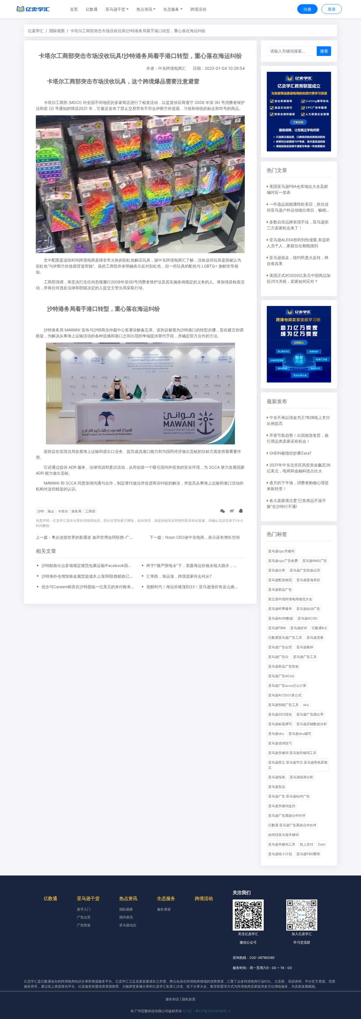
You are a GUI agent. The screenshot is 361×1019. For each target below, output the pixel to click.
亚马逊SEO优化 (280, 714)
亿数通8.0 (319, 628)
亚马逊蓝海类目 (308, 580)
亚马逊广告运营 (280, 647)
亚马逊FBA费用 (308, 854)
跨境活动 (198, 9)
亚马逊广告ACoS (281, 676)
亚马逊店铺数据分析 (311, 724)
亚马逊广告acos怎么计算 (287, 685)
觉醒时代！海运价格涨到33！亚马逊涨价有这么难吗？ (192, 586)
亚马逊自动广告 (308, 609)
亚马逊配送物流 (280, 580)
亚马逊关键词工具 (281, 844)
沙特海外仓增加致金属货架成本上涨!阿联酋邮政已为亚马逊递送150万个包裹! (88, 576)
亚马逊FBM (277, 628)
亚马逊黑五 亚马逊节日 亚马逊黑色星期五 (297, 765)
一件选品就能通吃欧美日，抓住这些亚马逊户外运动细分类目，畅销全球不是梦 (298, 210)
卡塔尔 (63, 511)
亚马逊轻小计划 (280, 854)
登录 (332, 9)
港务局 (76, 511)
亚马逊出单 (276, 570)
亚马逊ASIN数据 (280, 618)
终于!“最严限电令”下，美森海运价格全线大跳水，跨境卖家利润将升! (192, 565)
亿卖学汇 (36, 30)
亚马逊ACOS (307, 618)
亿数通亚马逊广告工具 (285, 637)
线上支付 (306, 844)
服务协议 (172, 999)
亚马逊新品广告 (280, 589)
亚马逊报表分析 (301, 777)
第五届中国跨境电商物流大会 (290, 599)
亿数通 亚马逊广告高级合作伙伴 (292, 825)
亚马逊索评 (304, 647)
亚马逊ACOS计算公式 (284, 695)
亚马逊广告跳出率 (309, 714)
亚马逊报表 (276, 777)
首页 (74, 9)
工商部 (90, 511)
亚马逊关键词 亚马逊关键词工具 (292, 753)
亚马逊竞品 (276, 787)
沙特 (40, 511)
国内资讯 (126, 917)
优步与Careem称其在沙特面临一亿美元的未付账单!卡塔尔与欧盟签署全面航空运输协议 (88, 586)
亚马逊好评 (298, 628)
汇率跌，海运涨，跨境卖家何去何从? (179, 576)
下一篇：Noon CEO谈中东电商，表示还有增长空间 (194, 537)
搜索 (324, 51)
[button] (117, 9)
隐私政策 (188, 999)
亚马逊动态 (127, 925)
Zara (321, 844)
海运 (50, 511)
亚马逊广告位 (278, 657)
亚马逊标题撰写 (280, 724)
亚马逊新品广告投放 (283, 666)
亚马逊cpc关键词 (281, 551)
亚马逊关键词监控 (281, 806)
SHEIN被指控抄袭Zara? (290, 453)
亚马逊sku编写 (300, 733)
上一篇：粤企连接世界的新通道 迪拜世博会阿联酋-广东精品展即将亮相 (98, 537)
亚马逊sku (276, 733)
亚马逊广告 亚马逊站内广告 (289, 796)
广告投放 (84, 925)
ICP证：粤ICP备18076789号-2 (206, 1011)
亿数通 (92, 9)
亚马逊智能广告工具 (283, 705)
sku (306, 705)
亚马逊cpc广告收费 (283, 561)
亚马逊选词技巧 (280, 743)
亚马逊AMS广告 (314, 561)
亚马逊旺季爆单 (280, 609)
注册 (307, 9)
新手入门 (84, 909)
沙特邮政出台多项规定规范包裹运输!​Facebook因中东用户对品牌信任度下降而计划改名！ (88, 565)
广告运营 (84, 917)
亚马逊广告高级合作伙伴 (286, 815)
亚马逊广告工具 (305, 657)
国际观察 (57, 30)
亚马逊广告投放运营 (305, 570)
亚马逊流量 (315, 637)
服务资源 (164, 909)
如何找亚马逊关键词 (283, 835)
